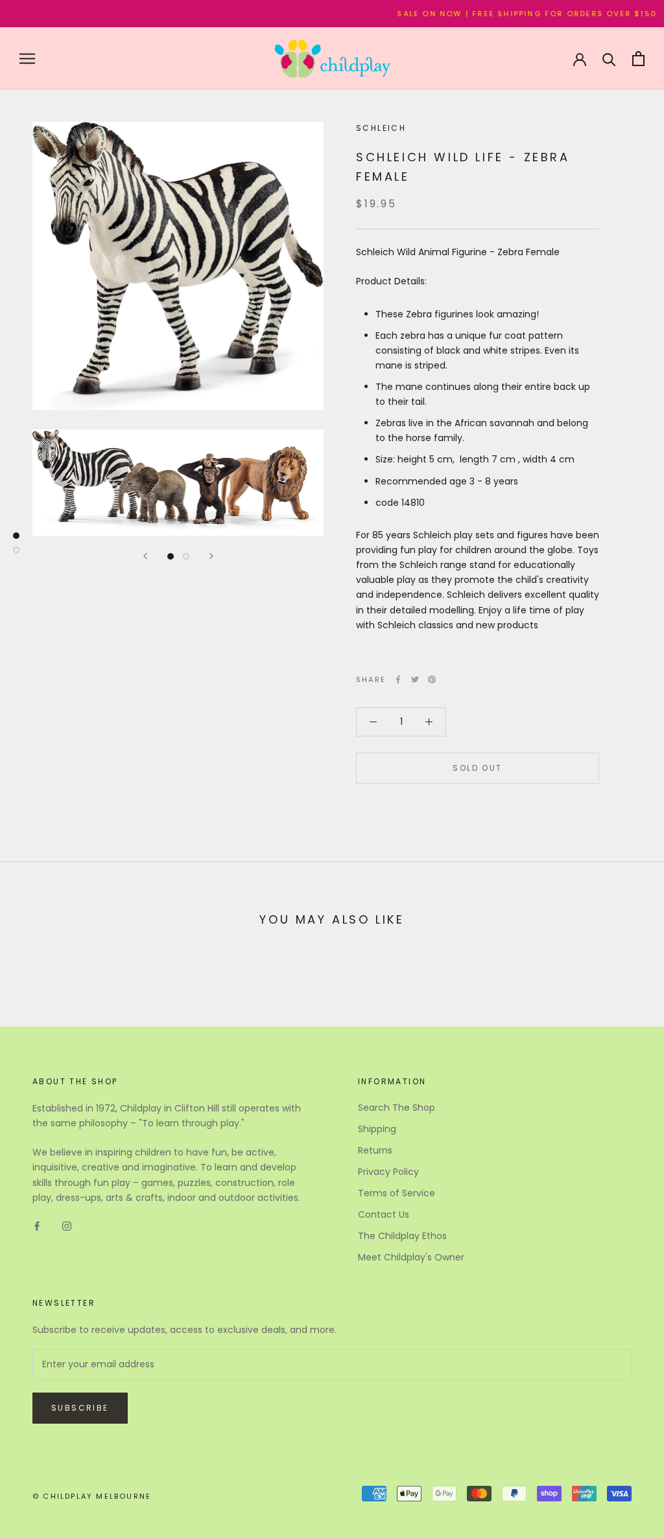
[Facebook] (398, 679)
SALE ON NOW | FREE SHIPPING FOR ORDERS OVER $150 (508, 13)
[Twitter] (415, 679)
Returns (375, 1150)
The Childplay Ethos (402, 1235)
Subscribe (80, 1407)
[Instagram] (66, 1225)
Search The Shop (396, 1107)
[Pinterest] (432, 679)
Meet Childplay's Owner (411, 1257)
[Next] (211, 556)
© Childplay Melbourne (91, 1496)
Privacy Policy (388, 1171)
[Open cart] (638, 58)
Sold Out (477, 767)
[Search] (609, 58)
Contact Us (383, 1214)
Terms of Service (396, 1193)
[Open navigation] (27, 58)
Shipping (377, 1128)
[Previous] (145, 556)
